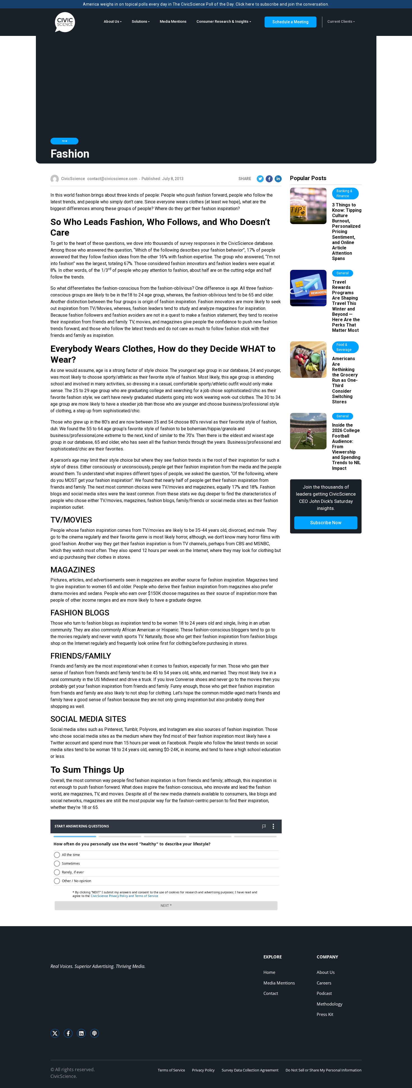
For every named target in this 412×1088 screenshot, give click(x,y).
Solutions (139, 21)
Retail (64, 141)
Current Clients (339, 21)
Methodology (329, 1004)
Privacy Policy (203, 1070)
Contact (270, 993)
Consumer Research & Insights (222, 21)
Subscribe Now (325, 522)
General (343, 273)
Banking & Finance (344, 193)
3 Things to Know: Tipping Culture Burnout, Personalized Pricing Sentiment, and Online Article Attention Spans (347, 231)
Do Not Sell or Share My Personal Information (324, 1070)
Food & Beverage (344, 347)
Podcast (324, 993)
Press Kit (325, 1014)
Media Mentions (173, 21)
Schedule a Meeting (290, 22)
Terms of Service (171, 1070)
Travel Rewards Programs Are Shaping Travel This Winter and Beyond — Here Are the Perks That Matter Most (346, 306)
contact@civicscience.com (112, 178)
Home (269, 972)
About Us (111, 21)
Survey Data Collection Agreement (250, 1070)
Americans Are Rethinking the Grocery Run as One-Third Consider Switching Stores (345, 380)
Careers (324, 983)
